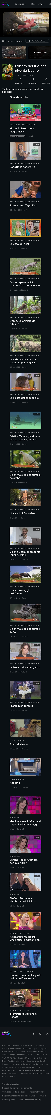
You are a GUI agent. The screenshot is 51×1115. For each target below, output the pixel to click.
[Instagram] (40, 1033)
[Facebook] (33, 1033)
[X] (47, 1033)
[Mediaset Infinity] (5, 4)
